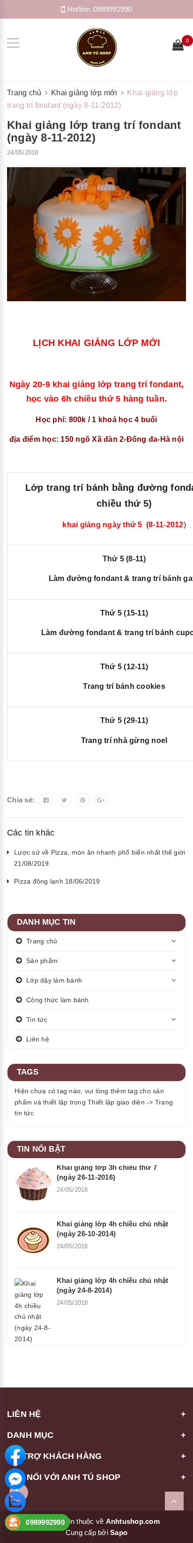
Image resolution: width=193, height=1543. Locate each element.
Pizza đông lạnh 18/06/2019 (57, 881)
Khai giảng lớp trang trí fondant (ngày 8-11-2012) (94, 131)
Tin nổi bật (41, 1149)
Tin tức (36, 1019)
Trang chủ (41, 941)
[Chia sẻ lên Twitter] (65, 800)
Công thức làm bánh (57, 1000)
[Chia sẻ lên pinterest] (83, 800)
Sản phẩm (42, 960)
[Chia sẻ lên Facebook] (46, 800)
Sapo (118, 1532)
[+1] (101, 800)
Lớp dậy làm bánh (54, 980)
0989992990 (112, 9)
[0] (178, 46)
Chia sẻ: (21, 800)
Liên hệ (37, 1039)
